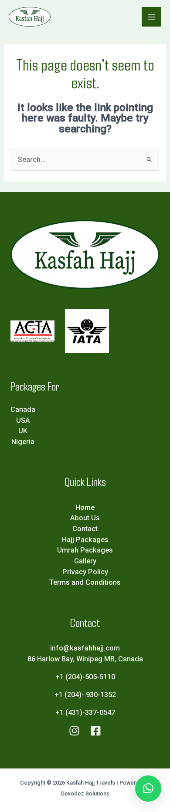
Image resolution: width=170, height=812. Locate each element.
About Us (85, 518)
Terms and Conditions (85, 582)
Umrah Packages (85, 550)
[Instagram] (74, 730)
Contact (85, 529)
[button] (148, 788)
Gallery (85, 561)
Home (85, 507)
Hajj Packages (85, 540)
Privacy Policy (85, 572)
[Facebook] (95, 730)
